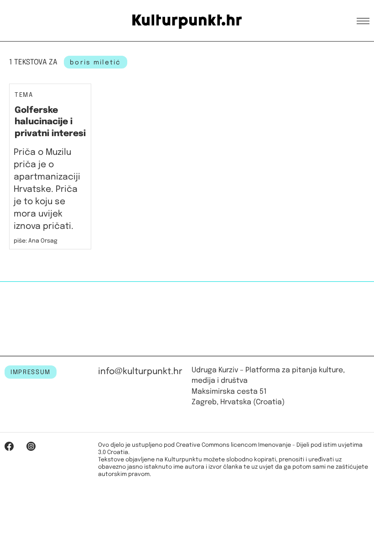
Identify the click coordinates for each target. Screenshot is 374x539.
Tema (24, 95)
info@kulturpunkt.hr (140, 371)
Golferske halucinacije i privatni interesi (50, 122)
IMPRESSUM (30, 372)
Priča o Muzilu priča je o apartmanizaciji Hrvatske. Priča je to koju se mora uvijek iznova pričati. (47, 189)
